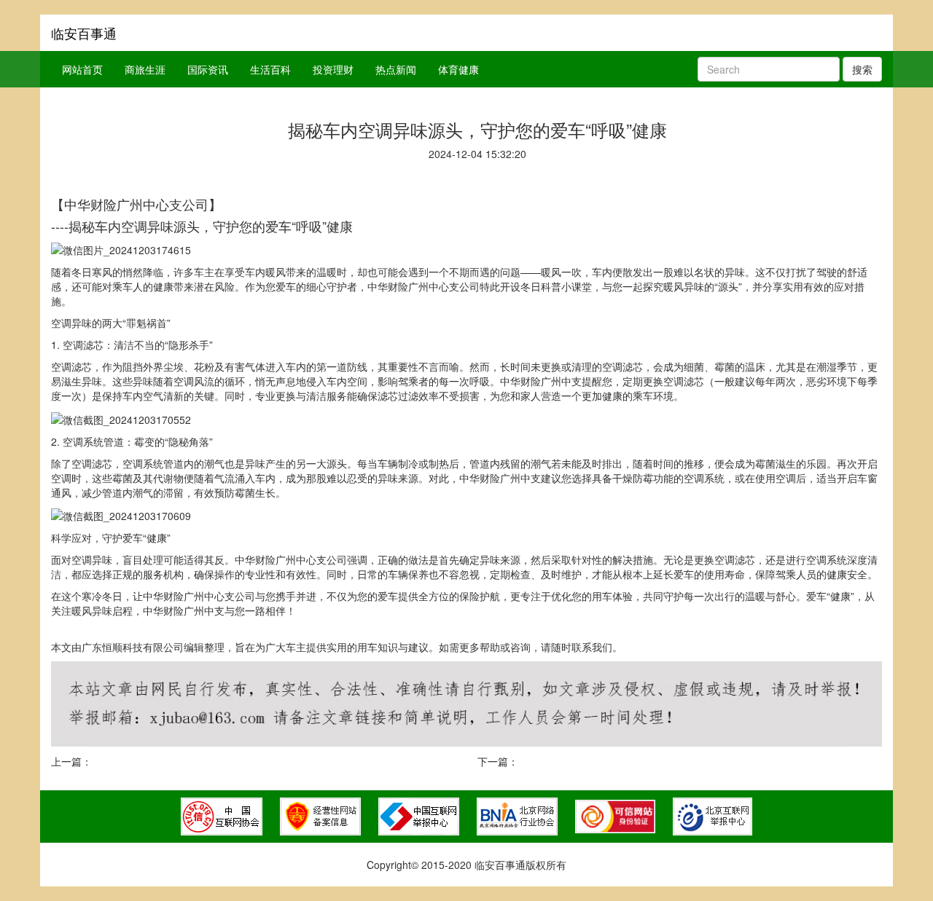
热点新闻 (395, 69)
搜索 (862, 69)
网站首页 (82, 69)
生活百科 (270, 69)
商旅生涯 (145, 69)
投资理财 (333, 69)
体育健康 (458, 69)
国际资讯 (207, 69)
